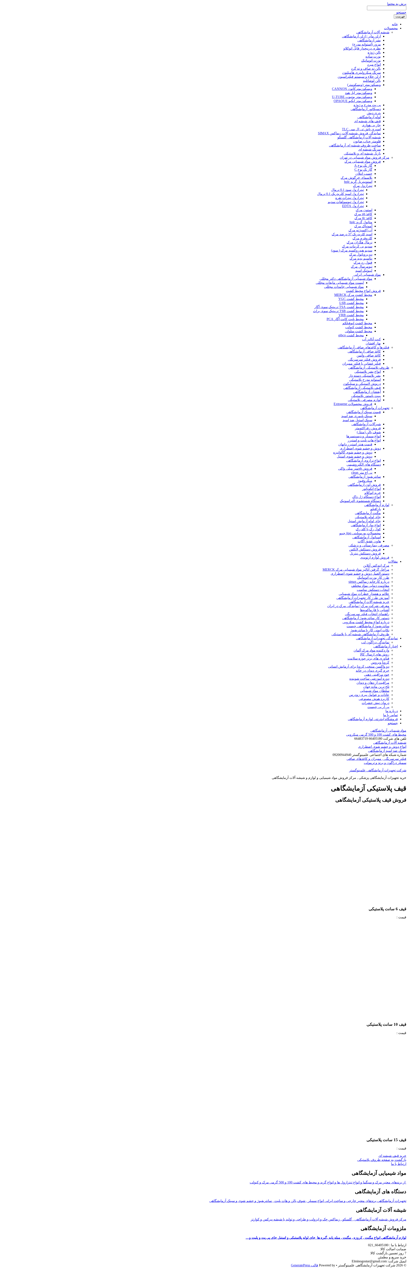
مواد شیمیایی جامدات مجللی (344, 287)
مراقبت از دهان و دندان (373, 682)
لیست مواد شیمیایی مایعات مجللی (340, 282)
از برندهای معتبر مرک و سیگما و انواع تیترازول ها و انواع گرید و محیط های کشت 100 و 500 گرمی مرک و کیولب (328, 1182)
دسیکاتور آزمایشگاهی (366, 109)
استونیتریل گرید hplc (358, 181)
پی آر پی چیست (378, 707)
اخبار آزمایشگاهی (385, 646)
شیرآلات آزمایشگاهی (366, 424)
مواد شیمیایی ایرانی (367, 274)
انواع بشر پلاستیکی (367, 371)
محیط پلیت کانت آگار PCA (345, 319)
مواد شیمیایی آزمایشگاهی (388, 730)
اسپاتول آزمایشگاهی (366, 537)
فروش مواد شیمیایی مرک (362, 161)
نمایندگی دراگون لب (375, 642)
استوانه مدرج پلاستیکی (365, 379)
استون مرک (364, 210)
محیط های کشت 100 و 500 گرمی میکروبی (376, 734)
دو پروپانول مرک (360, 254)
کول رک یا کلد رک (368, 529)
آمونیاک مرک (363, 226)
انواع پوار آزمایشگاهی (366, 525)
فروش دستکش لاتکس (365, 549)
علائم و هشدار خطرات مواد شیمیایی (364, 594)
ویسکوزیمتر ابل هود (358, 93)
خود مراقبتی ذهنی (376, 674)
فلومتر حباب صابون (367, 141)
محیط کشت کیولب (358, 327)
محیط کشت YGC (351, 299)
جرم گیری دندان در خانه (372, 670)
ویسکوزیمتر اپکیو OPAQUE (353, 101)
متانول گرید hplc (361, 222)
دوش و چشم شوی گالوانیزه (352, 452)
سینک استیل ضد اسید (357, 420)
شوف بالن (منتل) (369, 432)
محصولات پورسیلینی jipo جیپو (360, 533)
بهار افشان (373, 343)
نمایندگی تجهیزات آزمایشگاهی (377, 638)
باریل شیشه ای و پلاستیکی (362, 153)
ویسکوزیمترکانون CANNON (352, 89)
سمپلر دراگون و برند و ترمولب (385, 763)
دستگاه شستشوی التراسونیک (360, 501)
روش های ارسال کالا (374, 654)
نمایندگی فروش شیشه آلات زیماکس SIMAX (349, 133)
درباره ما (391, 711)
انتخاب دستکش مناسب (373, 590)
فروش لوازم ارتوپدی (374, 557)
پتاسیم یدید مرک (361, 258)
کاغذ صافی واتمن (369, 355)
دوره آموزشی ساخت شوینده (369, 678)
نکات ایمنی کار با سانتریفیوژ (369, 630)
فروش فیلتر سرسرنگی (364, 359)
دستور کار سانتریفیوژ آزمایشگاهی (365, 618)
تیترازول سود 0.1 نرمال (347, 190)
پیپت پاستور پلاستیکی (366, 396)
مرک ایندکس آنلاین (376, 565)
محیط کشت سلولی (358, 331)
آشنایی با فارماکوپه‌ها (374, 610)
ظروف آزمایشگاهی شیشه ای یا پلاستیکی (360, 634)
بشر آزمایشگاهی (369, 40)
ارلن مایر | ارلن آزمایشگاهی (361, 36)
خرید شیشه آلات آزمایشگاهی (369, 602)
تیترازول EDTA (353, 206)
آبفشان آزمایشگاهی (367, 392)
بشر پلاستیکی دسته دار (365, 375)
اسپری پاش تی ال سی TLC (361, 129)
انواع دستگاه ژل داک (366, 497)
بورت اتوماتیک (371, 60)
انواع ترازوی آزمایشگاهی (363, 460)
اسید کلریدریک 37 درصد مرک (352, 234)
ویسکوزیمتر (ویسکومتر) (364, 85)
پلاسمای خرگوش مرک (356, 177)
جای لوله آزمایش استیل (364, 521)
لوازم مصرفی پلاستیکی (364, 400)
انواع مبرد (374, 64)
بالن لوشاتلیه (372, 80)
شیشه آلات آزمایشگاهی (372, 32)
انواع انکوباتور (371, 489)
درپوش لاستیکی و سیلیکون (362, 383)
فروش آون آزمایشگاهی (364, 484)
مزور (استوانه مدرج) (366, 44)
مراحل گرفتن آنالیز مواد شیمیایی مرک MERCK (356, 569)
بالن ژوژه (374, 52)
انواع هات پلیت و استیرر (364, 440)
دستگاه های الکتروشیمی (364, 464)
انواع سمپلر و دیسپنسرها (363, 436)
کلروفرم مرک (362, 238)
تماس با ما (390, 715)
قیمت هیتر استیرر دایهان (355, 444)
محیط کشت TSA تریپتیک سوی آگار (339, 307)
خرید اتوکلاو (372, 493)
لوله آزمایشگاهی (369, 117)
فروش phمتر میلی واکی (355, 468)
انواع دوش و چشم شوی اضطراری (382, 746)
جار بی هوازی (371, 125)
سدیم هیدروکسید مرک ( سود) (351, 250)
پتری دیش (374, 113)
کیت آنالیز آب (371, 339)
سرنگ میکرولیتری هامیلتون (361, 72)
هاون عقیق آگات (369, 541)
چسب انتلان (364, 173)
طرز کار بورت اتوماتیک (373, 577)
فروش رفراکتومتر (368, 428)
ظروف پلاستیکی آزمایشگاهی (368, 367)
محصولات (391, 28)
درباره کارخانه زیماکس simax (368, 581)
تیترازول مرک (362, 186)
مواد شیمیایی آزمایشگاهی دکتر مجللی (346, 278)
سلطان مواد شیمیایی (374, 691)
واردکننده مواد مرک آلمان (371, 650)
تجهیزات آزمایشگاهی (374, 408)
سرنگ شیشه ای (369, 149)
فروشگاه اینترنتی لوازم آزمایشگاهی (373, 719)
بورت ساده (373, 56)
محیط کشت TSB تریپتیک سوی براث (338, 311)
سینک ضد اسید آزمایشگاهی (387, 750)
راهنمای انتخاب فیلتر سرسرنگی (367, 614)
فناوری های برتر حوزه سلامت (368, 658)
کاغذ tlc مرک (363, 218)
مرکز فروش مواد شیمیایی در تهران (364, 157)
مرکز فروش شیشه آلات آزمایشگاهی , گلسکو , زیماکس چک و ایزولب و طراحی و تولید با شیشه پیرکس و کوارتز (328, 1219)
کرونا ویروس (380, 662)
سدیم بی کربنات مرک (357, 246)
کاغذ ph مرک (363, 214)
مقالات (393, 561)
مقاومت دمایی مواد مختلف (370, 585)
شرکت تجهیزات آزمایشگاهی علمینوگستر (377, 770)
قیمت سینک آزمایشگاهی (363, 412)
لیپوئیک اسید (363, 270)
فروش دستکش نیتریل (365, 553)
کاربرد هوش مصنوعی (374, 699)
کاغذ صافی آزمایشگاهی (364, 351)
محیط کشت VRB (351, 315)
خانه (395, 24)
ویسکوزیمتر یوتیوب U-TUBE (352, 97)
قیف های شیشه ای (367, 121)
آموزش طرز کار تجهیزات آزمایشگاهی (362, 598)
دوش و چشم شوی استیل (354, 456)
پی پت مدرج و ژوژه (367, 105)
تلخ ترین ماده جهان (376, 686)
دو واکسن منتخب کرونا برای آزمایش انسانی (358, 666)
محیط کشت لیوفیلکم (357, 323)
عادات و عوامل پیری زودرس (369, 695)
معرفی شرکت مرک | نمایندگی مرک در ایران (358, 606)
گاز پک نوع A (363, 165)
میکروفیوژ (365, 480)
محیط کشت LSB (351, 303)
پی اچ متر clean (361, 472)
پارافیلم (375, 509)
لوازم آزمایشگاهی (376, 505)
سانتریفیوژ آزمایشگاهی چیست (368, 626)
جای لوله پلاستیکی (368, 517)
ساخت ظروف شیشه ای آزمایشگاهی (355, 145)
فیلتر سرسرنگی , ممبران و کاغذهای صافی (376, 759)
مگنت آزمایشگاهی (368, 513)
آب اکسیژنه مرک (360, 230)
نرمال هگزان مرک (359, 242)
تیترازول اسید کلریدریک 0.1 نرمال (340, 194)
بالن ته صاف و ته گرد (366, 68)
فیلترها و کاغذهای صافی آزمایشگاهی (363, 347)
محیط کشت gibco (351, 335)
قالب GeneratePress (304, 1265)
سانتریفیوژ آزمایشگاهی (364, 476)
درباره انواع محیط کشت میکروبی (366, 622)
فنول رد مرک (363, 262)
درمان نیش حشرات (375, 703)
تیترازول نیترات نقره (349, 198)
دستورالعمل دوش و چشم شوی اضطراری (360, 573)
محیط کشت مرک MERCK (353, 295)
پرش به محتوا (396, 4)
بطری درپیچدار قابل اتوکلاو (362, 48)
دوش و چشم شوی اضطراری (360, 448)
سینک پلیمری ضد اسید (356, 416)
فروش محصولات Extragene (353, 404)
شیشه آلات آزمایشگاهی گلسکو (359, 137)
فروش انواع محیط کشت (363, 291)
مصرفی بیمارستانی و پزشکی (368, 545)
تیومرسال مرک (361, 266)
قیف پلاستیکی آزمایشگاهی (362, 388)
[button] (392, 1156)
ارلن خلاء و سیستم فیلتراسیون (359, 76)
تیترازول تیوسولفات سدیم (346, 202)
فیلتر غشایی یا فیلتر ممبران (361, 363)
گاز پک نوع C (363, 169)
